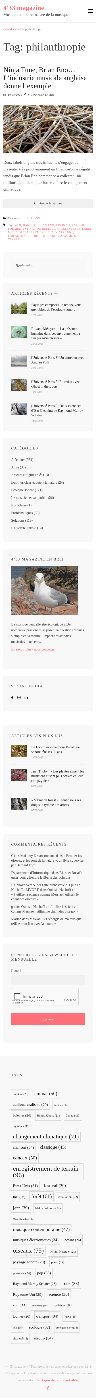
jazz (21, 1207)
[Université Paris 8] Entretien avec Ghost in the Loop (55, 384)
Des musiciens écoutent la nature (34, 482)
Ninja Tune (64, 232)
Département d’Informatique (31, 873)
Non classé (19, 505)
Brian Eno (46, 225)
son (19, 1305)
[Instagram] (19, 697)
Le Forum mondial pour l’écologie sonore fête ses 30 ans (55, 749)
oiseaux (28, 1250)
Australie (61, 1105)
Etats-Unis (25, 1186)
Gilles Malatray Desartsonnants (33, 856)
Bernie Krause (48, 1115)
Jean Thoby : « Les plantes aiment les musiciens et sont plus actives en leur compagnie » (57, 776)
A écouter (18, 460)
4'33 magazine (23, 7)
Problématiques (22, 513)
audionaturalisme (30, 1104)
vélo (18, 1327)
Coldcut (63, 225)
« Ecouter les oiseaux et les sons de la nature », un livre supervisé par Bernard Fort (47, 860)
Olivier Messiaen (63, 1251)
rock (71, 1283)
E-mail (16, 971)
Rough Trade (45, 235)
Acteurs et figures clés (26, 475)
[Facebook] (12, 697)
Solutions (31, 218)
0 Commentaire (41, 94)
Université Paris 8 (23, 528)
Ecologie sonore (22, 490)
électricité (20, 1338)
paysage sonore (29, 1262)
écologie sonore (67, 1327)
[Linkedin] (26, 697)
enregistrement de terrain (46, 1172)
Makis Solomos (48, 1208)
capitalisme (21, 1126)
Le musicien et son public (29, 498)
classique (53, 1147)
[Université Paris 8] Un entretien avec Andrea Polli (57, 360)
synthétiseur (62, 1305)
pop (44, 1273)
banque (29, 225)
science (59, 1294)
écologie (39, 1327)
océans (73, 1240)
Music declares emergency (31, 232)
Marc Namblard (23, 1218)
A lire (15, 467)
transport (47, 1316)
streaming (40, 1305)
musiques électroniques (35, 1240)
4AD (18, 225)
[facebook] (48, 1388)
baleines (22, 1115)
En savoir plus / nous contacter (32, 649)
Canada (73, 1115)
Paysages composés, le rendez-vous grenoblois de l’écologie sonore (56, 307)
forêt (41, 1196)
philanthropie (20, 235)
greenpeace (70, 228)
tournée (21, 1316)
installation (68, 1197)
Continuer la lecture (48, 203)
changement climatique (46, 1136)
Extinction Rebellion (41, 228)
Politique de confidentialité (57, 1380)
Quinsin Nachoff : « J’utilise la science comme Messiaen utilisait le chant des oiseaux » (45, 894)
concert (25, 1158)
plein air (22, 1273)
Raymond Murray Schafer (34, 1284)
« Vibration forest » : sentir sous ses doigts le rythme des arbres (56, 802)
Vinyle (13, 239)
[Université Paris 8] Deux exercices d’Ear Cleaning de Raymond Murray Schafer (57, 410)
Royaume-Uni (69, 235)
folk (19, 1197)
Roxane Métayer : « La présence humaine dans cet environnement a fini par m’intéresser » (55, 333)
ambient (20, 1094)
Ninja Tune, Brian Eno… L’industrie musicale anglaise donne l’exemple (45, 78)
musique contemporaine (41, 1229)
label (87, 228)
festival (55, 1185)
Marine (16, 919)
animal (45, 1093)
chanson (23, 1147)
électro (43, 1338)
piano (57, 1262)
